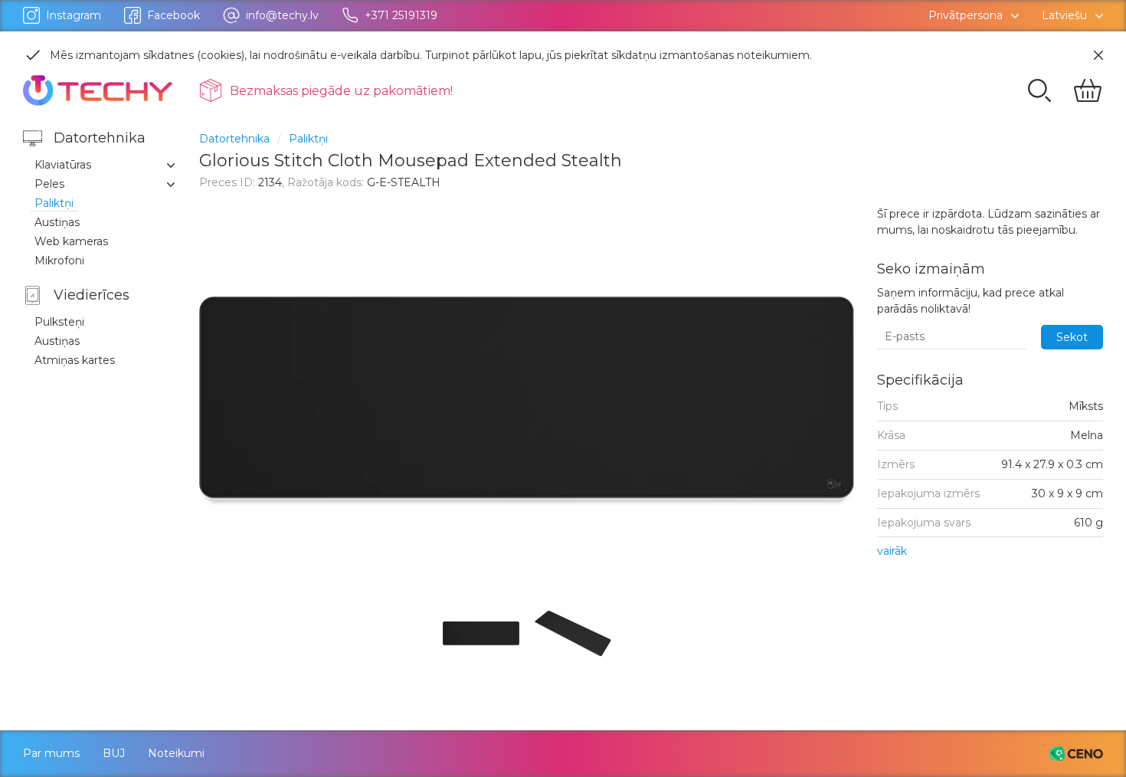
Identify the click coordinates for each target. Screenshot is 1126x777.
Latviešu (1064, 15)
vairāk (892, 551)
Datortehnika (234, 139)
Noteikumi (176, 753)
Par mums (51, 753)
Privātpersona (965, 15)
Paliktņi (308, 139)
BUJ (114, 753)
